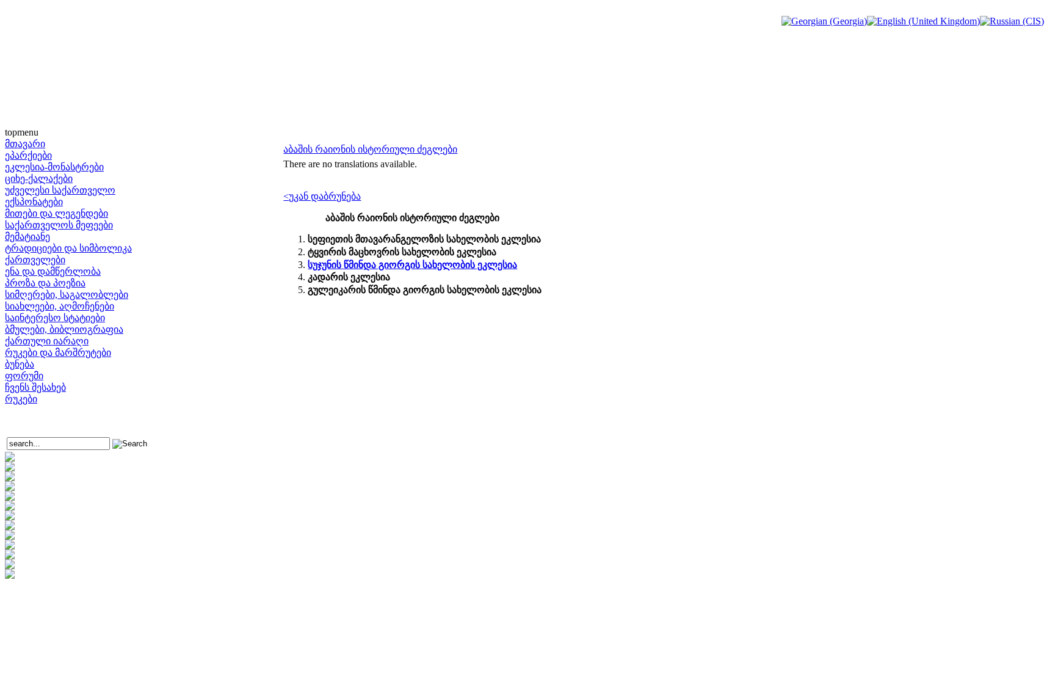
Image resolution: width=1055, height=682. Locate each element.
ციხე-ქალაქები (39, 178)
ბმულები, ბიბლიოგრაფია (64, 329)
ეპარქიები (28, 155)
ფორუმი (24, 376)
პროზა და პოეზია (45, 283)
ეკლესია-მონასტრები (54, 167)
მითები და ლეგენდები (56, 213)
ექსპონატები (34, 202)
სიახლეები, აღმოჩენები (59, 306)
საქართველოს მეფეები (59, 225)
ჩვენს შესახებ (35, 387)
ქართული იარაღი (47, 341)
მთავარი (25, 144)
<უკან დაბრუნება (322, 196)
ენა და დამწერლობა (53, 271)
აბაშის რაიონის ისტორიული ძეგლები (370, 149)
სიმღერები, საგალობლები (66, 294)
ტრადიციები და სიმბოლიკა (68, 248)
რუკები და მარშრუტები (58, 352)
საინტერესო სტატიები (55, 318)
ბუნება (19, 364)
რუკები (21, 399)
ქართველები (35, 260)
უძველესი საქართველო (60, 190)
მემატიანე (27, 236)
